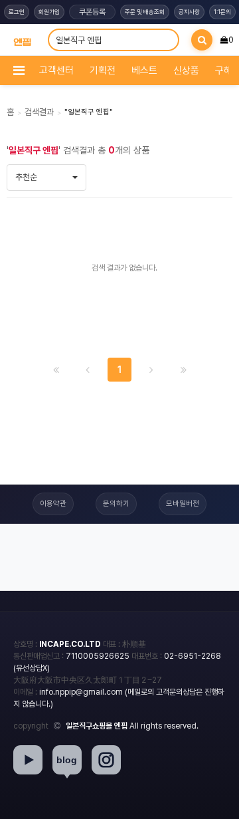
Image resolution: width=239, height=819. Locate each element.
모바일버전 (182, 503)
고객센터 (56, 70)
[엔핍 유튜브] (27, 759)
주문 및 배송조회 (145, 11)
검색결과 (39, 112)
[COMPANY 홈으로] (22, 39)
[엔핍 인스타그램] (106, 759)
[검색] (201, 40)
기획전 (103, 70)
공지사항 (189, 11)
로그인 (17, 11)
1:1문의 (222, 11)
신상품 (186, 70)
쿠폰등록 (92, 12)
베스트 (144, 70)
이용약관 (53, 503)
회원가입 (49, 11)
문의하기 (116, 503)
